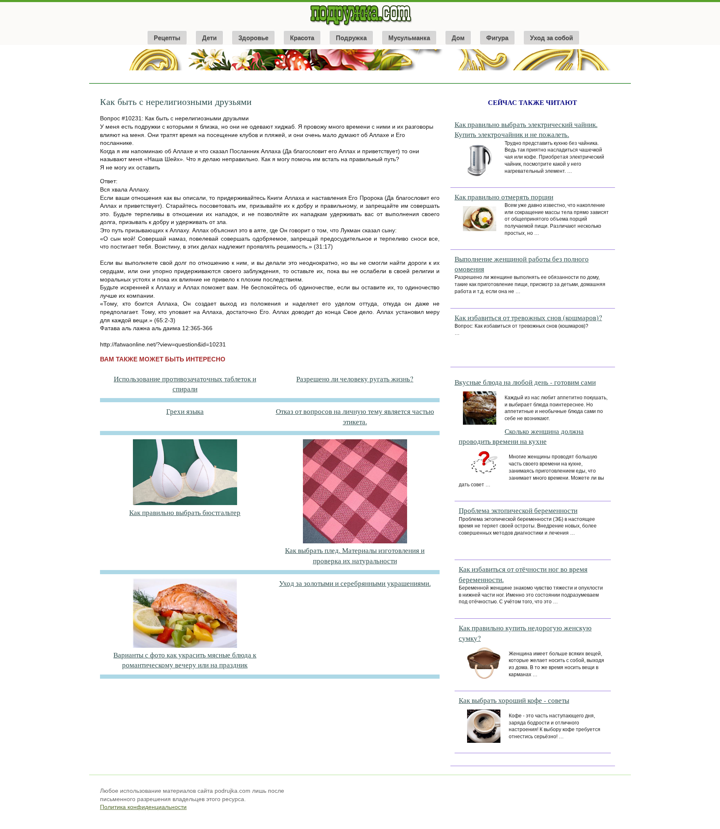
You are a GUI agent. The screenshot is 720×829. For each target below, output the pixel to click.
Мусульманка (409, 37)
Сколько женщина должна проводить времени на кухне (521, 436)
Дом (458, 37)
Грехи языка (185, 411)
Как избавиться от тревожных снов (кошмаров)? (528, 317)
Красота (302, 37)
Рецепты (167, 37)
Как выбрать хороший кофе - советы (514, 700)
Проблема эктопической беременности (518, 510)
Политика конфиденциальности (143, 807)
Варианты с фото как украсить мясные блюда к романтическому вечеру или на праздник (184, 660)
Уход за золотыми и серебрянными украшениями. (355, 583)
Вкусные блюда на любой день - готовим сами (525, 382)
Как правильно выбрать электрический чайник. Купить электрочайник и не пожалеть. (526, 129)
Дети (209, 37)
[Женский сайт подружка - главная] (360, 25)
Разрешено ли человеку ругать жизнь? (354, 378)
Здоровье (253, 37)
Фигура (497, 37)
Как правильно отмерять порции (504, 197)
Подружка (351, 37)
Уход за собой (551, 37)
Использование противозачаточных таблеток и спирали (185, 383)
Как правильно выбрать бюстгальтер (184, 512)
